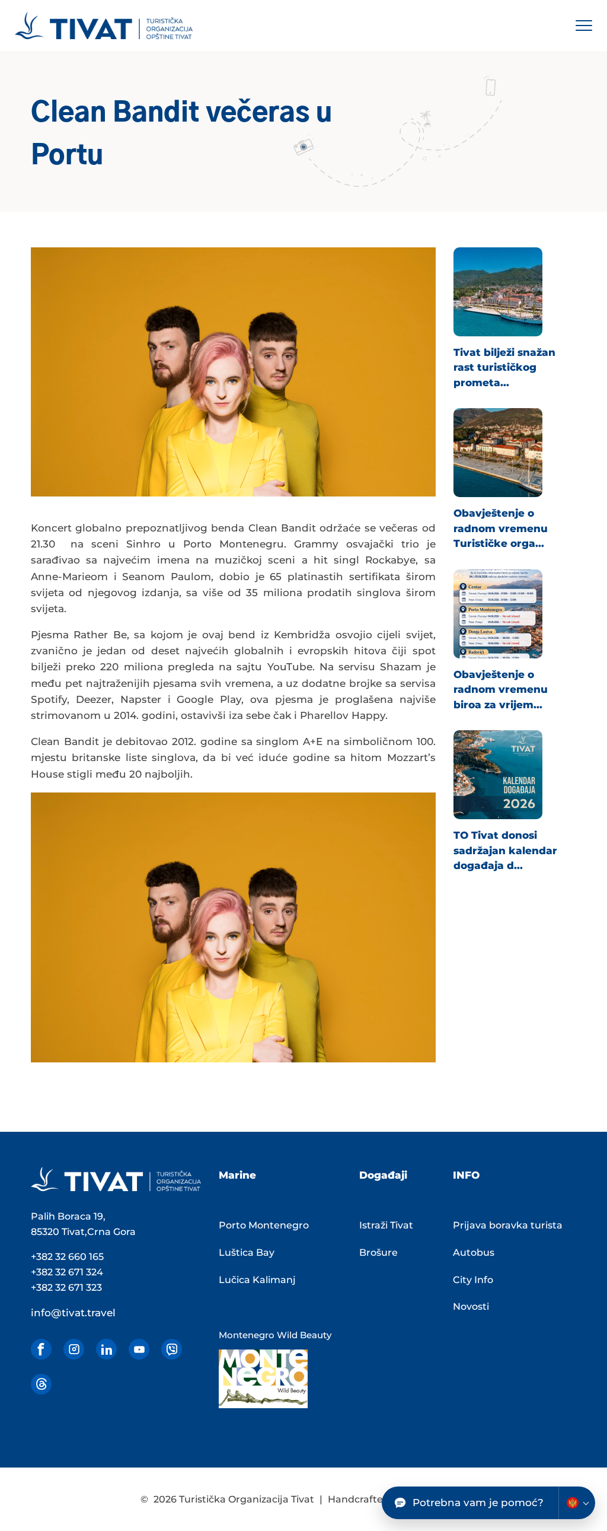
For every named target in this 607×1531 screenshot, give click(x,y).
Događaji (383, 1175)
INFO (466, 1175)
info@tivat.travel (73, 1313)
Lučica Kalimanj (257, 1279)
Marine (237, 1175)
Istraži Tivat (386, 1225)
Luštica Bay (246, 1252)
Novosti (471, 1306)
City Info (473, 1279)
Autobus (473, 1252)
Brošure (378, 1252)
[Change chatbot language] (576, 1503)
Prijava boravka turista (508, 1225)
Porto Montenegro (264, 1225)
